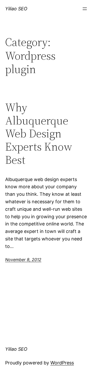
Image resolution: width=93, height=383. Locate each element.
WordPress (62, 362)
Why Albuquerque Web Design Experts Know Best (38, 133)
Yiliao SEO (16, 8)
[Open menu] (85, 9)
